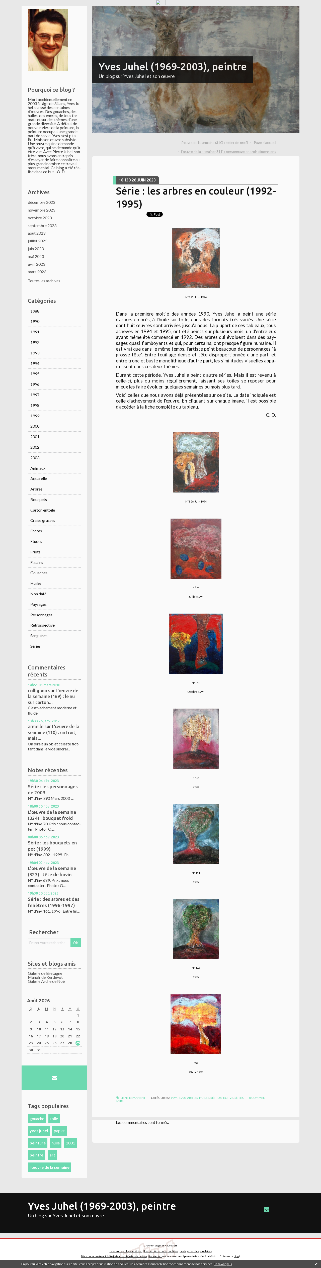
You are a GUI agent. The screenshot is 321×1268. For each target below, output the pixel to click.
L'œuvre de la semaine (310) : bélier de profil (214, 142)
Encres (36, 530)
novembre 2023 (41, 210)
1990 (34, 321)
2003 (34, 457)
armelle (35, 726)
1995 (34, 373)
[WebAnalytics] (161, 2)
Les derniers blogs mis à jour (126, 1250)
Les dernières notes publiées (161, 1250)
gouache (37, 1118)
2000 (34, 426)
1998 (34, 405)
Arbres (36, 488)
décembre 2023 (41, 202)
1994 (34, 363)
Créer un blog (152, 1245)
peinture (38, 1142)
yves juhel (39, 1130)
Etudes (36, 541)
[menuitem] (216, 142)
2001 (34, 436)
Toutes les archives (44, 280)
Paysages (38, 604)
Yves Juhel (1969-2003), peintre (173, 66)
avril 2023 (36, 264)
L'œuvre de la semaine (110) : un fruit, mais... (53, 732)
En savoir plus (223, 1264)
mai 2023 (36, 256)
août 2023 (36, 233)
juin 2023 (36, 248)
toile (54, 1118)
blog (236, 1256)
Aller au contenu (16, 10)
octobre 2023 (40, 217)
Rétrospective (42, 625)
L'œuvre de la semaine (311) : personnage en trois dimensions (228, 151)
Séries (35, 646)
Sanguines (38, 635)
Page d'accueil (265, 142)
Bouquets (38, 499)
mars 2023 (37, 271)
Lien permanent (132, 1098)
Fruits (35, 551)
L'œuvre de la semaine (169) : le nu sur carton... (53, 696)
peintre (36, 1154)
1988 (34, 311)
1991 (34, 331)
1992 (34, 342)
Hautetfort (171, 1245)
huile (56, 1142)
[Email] (54, 1078)
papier (59, 1130)
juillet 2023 (37, 240)
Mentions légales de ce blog (130, 1256)
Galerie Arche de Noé (46, 981)
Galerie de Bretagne (45, 973)
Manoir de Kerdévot (45, 977)
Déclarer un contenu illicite (97, 1256)
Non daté (38, 593)
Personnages (41, 614)
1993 (34, 352)
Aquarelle (38, 478)
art (52, 1154)
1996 (34, 384)
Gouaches (38, 572)
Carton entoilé (42, 510)
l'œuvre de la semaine (49, 1167)
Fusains (36, 562)
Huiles (35, 583)
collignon (37, 690)
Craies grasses (42, 520)
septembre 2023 (42, 225)
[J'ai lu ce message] (316, 1264)
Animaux (37, 468)
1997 (34, 394)
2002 (34, 447)
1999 (34, 415)
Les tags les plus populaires (196, 1250)
